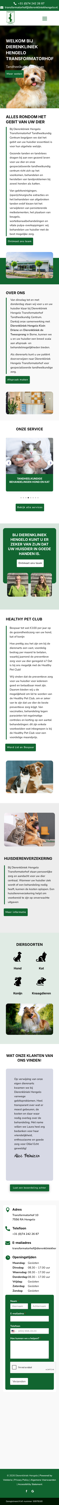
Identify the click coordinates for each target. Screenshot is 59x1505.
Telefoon (15, 1326)
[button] (8, 463)
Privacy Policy (21, 1479)
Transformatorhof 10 (25, 1215)
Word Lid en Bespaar (20, 747)
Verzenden (19, 1381)
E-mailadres (18, 1313)
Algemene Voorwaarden (43, 1479)
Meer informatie (15, 912)
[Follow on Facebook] (26, 1491)
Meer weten (14, 73)
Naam (14, 1301)
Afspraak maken (17, 379)
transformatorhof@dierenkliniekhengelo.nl (31, 7)
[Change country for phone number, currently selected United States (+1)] (13, 1331)
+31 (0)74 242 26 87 (31, 3)
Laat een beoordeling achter (29, 1187)
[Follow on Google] (32, 1491)
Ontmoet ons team (19, 241)
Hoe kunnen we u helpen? (25, 1338)
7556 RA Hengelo (23, 1219)
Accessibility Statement (30, 1484)
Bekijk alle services (29, 507)
